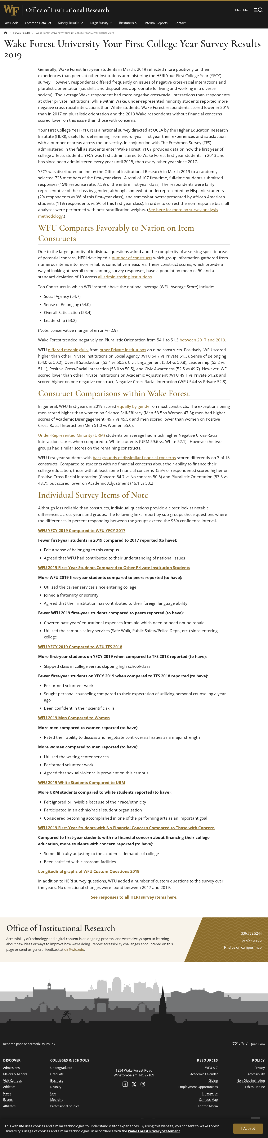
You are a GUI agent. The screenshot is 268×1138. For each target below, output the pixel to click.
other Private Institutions (123, 350)
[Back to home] (5, 33)
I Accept (248, 1128)
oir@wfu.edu (74, 949)
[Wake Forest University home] (11, 10)
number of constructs (132, 258)
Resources (126, 23)
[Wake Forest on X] (134, 1085)
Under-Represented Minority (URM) (71, 435)
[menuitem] (8, 33)
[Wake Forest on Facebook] (125, 1085)
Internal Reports (156, 23)
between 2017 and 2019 (202, 340)
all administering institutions (125, 277)
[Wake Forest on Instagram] (143, 1085)
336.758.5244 (251, 933)
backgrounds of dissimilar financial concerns (134, 457)
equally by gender (134, 406)
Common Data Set (38, 23)
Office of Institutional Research (67, 10)
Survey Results (68, 23)
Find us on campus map (243, 947)
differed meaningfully (68, 350)
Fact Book (11, 23)
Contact (180, 23)
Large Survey (99, 23)
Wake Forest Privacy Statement (154, 1131)
